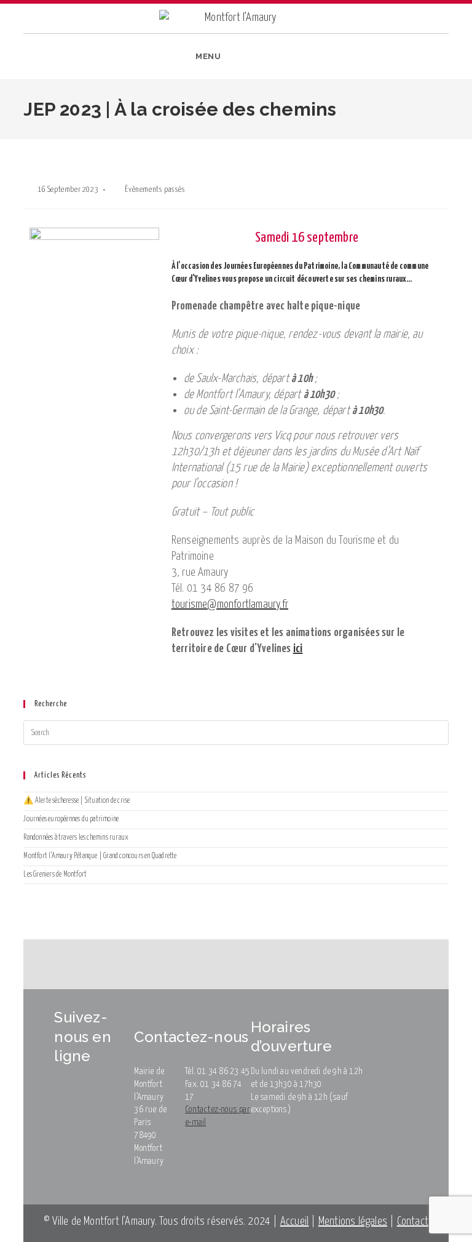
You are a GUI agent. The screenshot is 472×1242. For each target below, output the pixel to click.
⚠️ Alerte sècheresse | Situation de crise (76, 801)
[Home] (6, 147)
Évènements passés (155, 190)
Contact (412, 1221)
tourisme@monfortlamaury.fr (229, 604)
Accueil (294, 1221)
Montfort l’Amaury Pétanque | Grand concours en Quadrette (99, 856)
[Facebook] (396, 59)
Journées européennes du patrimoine (71, 819)
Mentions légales (352, 1221)
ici (298, 649)
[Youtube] (435, 59)
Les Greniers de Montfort (55, 874)
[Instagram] (415, 59)
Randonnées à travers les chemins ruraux (75, 838)
